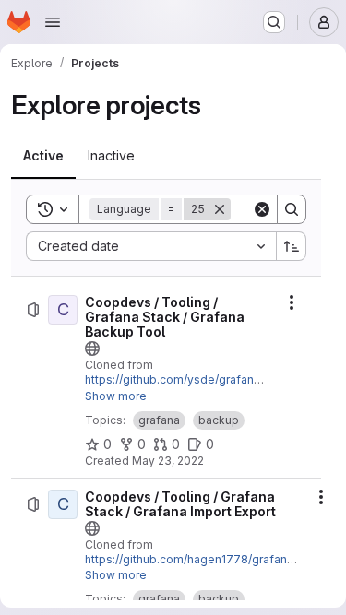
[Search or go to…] (274, 22)
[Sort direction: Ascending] (291, 246)
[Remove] (220, 209)
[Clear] (262, 209)
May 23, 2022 (168, 460)
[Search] (291, 209)
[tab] (43, 156)
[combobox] (151, 246)
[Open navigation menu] (52, 22)
